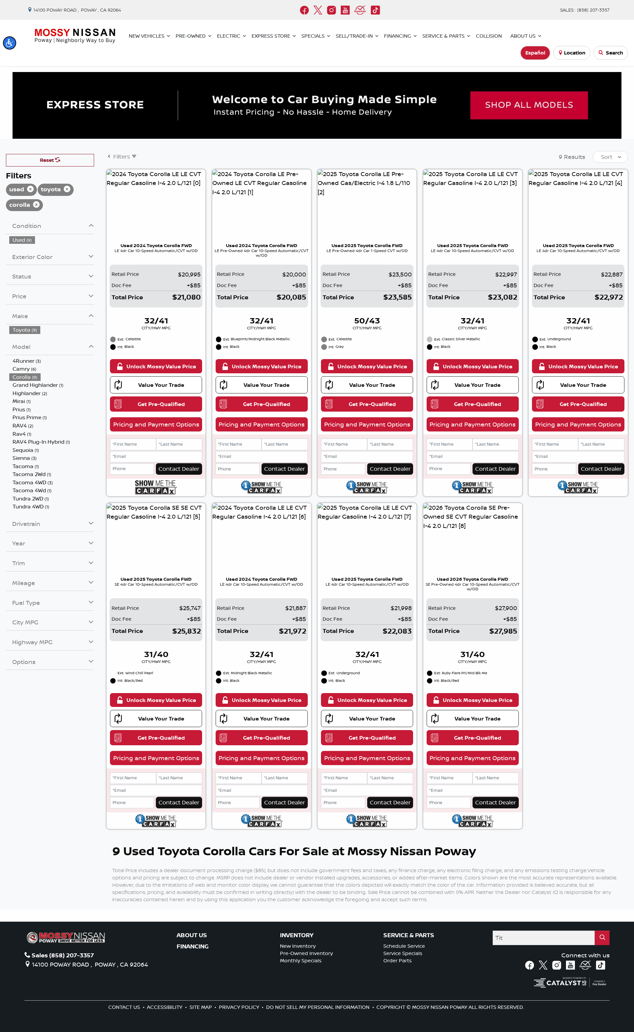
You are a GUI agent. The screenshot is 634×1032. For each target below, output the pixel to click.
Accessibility (165, 1007)
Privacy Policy (240, 1007)
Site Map (201, 1007)
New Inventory (298, 945)
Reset (47, 160)
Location (574, 52)
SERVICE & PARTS (408, 935)
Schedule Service (404, 945)
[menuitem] (51, 240)
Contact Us (124, 1007)
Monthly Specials (301, 960)
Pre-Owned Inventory (306, 953)
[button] (9, 43)
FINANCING (193, 946)
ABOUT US (192, 935)
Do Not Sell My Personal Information (318, 1007)
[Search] (602, 938)
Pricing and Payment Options (156, 424)
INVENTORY (296, 935)
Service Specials (402, 953)
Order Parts (397, 960)
